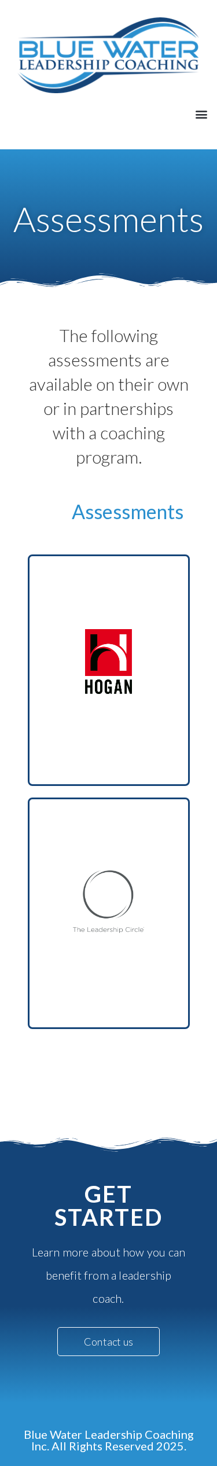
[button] (201, 114)
